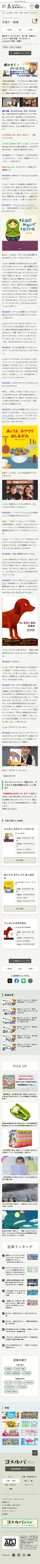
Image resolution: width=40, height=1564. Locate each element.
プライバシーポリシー (9, 1511)
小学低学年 (29, 1382)
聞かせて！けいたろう (31, 13)
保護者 (5, 47)
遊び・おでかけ (10, 1485)
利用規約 (5, 1514)
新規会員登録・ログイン (20, 1469)
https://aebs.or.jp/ (30, 1549)
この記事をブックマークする (21, 53)
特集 (10, 1489)
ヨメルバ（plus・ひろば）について (13, 1499)
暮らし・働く (29, 1481)
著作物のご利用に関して (9, 1508)
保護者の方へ (6, 1502)
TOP (3, 13)
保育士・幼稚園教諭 (16, 47)
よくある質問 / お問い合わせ (11, 1505)
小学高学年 (22, 1387)
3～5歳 (18, 1382)
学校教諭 (27, 1373)
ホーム (10, 1477)
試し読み (20, 860)
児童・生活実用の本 (29, 1477)
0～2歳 (9, 1382)
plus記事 (9, 13)
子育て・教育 (19, 13)
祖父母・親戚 (20, 1369)
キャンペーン (29, 1485)
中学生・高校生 (12, 1391)
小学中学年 (10, 1387)
